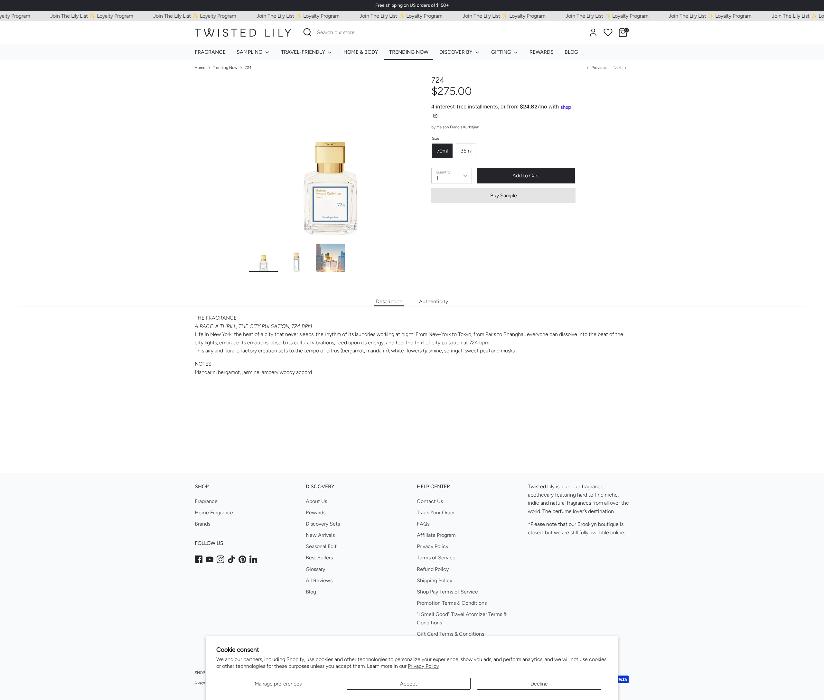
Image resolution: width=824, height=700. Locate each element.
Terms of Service (436, 558)
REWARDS (541, 52)
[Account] (593, 32)
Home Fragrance (214, 512)
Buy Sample (503, 195)
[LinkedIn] (253, 559)
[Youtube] (209, 559)
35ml (466, 151)
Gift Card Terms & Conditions (450, 634)
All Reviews (319, 580)
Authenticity (433, 301)
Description (389, 301)
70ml (442, 151)
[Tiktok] (231, 559)
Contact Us (430, 501)
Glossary (315, 569)
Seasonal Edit (321, 546)
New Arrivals (320, 535)
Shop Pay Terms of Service (447, 592)
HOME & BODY (360, 52)
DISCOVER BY (456, 52)
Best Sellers (319, 558)
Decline (539, 684)
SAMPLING (250, 52)
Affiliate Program (436, 535)
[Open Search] (307, 32)
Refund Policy (433, 569)
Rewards (315, 512)
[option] (330, 160)
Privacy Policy (423, 666)
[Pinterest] (242, 559)
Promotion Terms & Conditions (452, 603)
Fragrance (206, 501)
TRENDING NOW (408, 52)
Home (200, 67)
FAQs (423, 524)
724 (248, 67)
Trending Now (225, 67)
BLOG (571, 52)
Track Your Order (436, 512)
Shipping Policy (434, 580)
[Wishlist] (608, 32)
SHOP (200, 672)
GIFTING (501, 52)
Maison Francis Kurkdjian (457, 127)
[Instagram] (220, 559)
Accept (408, 684)
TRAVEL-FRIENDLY (303, 52)
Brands (202, 524)
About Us (316, 501)
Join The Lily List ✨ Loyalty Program (81, 16)
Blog (311, 592)
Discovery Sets (323, 524)
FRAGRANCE (210, 52)
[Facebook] (198, 559)
